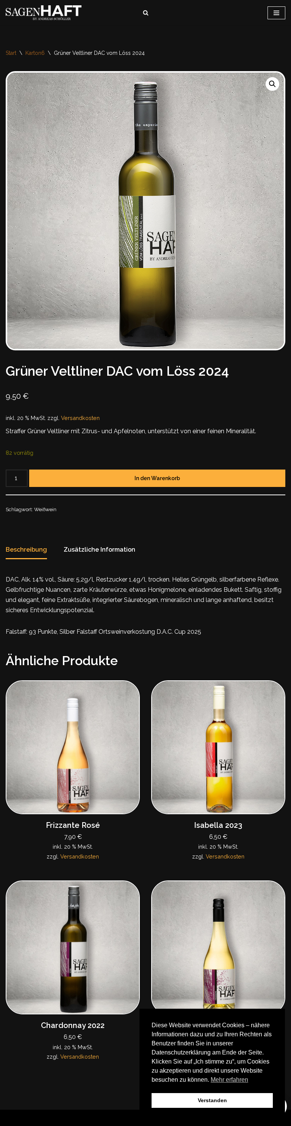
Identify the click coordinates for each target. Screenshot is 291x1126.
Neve (106, 1117)
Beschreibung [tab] (26, 549)
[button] (272, 84)
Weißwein (45, 509)
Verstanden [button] (212, 1100)
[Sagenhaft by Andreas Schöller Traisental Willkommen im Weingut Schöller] (45, 12)
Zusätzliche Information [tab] (99, 549)
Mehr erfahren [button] (229, 1079)
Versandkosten (80, 418)
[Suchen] (146, 13)
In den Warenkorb (157, 478)
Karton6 (35, 53)
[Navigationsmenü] (276, 12)
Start (11, 53)
